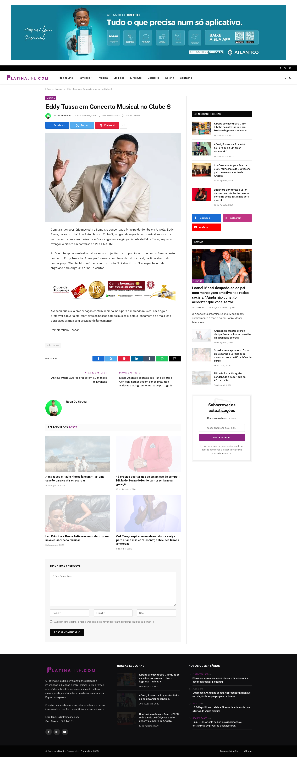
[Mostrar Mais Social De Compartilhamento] (123, 125)
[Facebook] (33, 238)
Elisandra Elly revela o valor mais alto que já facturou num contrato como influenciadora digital (231, 194)
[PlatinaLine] (27, 77)
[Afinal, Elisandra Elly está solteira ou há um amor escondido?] (201, 148)
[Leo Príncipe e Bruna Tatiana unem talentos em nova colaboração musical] (77, 513)
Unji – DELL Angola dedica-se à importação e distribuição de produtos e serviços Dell (217, 724)
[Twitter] (33, 247)
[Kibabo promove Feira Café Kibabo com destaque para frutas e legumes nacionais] (201, 128)
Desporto (153, 77)
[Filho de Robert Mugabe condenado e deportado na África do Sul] (201, 378)
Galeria (169, 77)
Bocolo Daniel (200, 718)
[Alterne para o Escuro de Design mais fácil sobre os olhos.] (285, 77)
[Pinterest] (33, 264)
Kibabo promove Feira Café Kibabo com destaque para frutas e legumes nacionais (230, 127)
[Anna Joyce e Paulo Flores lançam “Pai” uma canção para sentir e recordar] (77, 454)
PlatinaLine (65, 77)
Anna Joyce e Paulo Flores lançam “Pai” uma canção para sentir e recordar (74, 478)
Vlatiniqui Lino (200, 674)
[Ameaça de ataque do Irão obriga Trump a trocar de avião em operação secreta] (201, 335)
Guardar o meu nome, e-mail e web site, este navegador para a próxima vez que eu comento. (104, 621)
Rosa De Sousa (64, 116)
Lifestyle (136, 77)
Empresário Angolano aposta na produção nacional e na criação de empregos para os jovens (221, 694)
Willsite (248, 751)
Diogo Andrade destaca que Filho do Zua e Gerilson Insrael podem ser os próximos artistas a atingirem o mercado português (146, 381)
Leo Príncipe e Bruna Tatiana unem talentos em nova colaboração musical (77, 538)
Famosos (84, 77)
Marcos (196, 703)
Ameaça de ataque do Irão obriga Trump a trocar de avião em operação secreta (232, 334)
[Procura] (290, 78)
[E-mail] (33, 273)
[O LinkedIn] (33, 256)
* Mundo (197, 281)
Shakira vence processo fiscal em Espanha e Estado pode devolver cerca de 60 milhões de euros (232, 355)
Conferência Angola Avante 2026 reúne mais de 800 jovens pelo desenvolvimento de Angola (232, 170)
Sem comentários (111, 116)
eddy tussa (53, 345)
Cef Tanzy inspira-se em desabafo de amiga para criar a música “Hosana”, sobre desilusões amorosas (147, 540)
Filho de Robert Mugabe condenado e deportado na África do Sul (230, 377)
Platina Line (86, 751)
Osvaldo (200, 307)
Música (103, 77)
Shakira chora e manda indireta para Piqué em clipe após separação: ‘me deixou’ (220, 680)
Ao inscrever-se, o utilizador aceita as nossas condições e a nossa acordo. (222, 450)
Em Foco (119, 77)
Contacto (186, 77)
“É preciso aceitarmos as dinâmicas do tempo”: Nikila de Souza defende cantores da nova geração (147, 480)
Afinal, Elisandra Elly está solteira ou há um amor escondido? (229, 148)
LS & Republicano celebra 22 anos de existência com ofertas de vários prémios (221, 709)
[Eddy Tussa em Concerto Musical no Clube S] (113, 177)
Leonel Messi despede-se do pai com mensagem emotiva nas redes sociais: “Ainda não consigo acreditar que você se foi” (220, 295)
